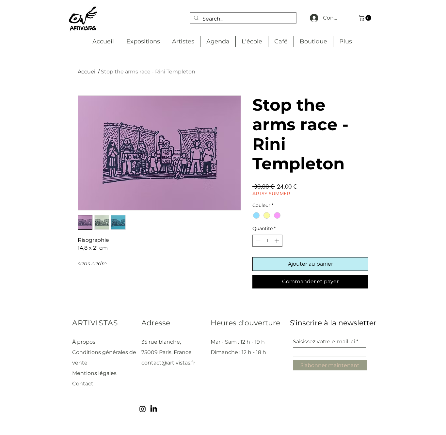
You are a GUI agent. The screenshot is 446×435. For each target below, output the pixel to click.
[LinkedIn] (154, 409)
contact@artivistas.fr (168, 363)
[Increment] (277, 240)
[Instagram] (142, 409)
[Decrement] (257, 240)
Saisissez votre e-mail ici (324, 341)
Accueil (87, 72)
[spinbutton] (267, 240)
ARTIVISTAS (95, 322)
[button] (365, 18)
